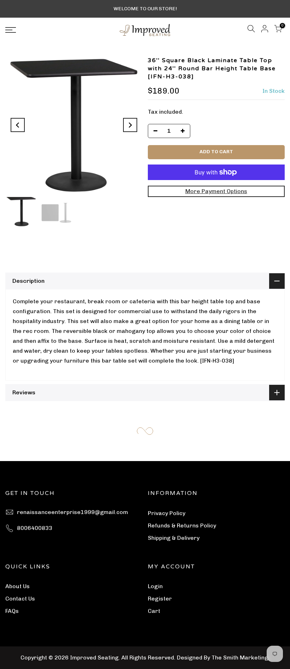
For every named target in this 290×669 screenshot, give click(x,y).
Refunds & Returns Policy (182, 525)
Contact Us (20, 598)
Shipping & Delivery (173, 537)
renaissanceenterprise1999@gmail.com (72, 512)
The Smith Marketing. (240, 657)
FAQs (12, 611)
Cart (154, 611)
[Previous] (18, 125)
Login (155, 586)
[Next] (130, 125)
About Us (17, 586)
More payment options (216, 191)
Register (160, 598)
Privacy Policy (166, 513)
